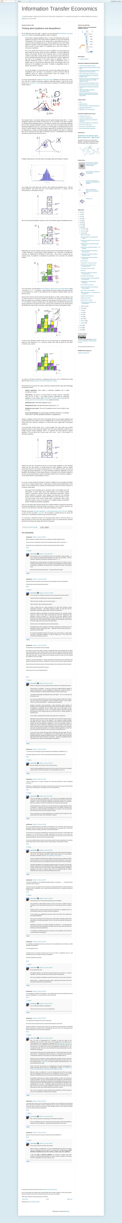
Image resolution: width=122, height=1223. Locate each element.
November (83, 231)
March (82, 318)
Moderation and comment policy (49, 1189)
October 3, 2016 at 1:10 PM (39, 824)
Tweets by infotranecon (83, 353)
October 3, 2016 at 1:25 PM (45, 850)
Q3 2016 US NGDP (85, 235)
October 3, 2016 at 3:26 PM (45, 1038)
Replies (29, 550)
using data (41, 513)
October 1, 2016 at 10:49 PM (39, 645)
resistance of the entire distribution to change (45, 380)
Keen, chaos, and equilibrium (88, 290)
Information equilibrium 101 (86, 118)
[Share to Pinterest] (48, 527)
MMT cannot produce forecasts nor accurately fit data (92, 191)
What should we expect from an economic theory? (88, 265)
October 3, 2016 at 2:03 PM (45, 967)
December (83, 229)
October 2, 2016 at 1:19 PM (45, 683)
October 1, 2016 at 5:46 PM (39, 537)
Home (47, 1199)
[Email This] (41, 527)
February (83, 320)
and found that (45, 1061)
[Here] (24, 18)
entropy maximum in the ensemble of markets (37, 400)
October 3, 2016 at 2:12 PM (39, 991)
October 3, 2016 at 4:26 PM (45, 1143)
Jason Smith (33, 554)
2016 (81, 227)
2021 (81, 216)
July (82, 310)
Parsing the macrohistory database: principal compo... (89, 254)
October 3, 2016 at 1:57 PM (39, 941)
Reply (27, 547)
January (83, 323)
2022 (81, 214)
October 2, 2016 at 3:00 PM (39, 749)
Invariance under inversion (87, 296)
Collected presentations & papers (87, 65)
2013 (81, 329)
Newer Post (25, 1199)
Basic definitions (83, 104)
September (83, 306)
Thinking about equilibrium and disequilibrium (88, 303)
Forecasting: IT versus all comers (89, 263)
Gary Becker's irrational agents (52, 398)
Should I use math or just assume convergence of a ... (89, 273)
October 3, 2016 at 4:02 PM (39, 1101)
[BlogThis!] (43, 527)
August (82, 308)
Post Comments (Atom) (33, 1201)
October (83, 233)
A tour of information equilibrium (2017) (88, 73)
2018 (81, 222)
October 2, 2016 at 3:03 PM (39, 779)
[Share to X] (44, 527)
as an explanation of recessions (53, 855)
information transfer (48, 79)
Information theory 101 (84, 116)
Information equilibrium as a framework (88, 123)
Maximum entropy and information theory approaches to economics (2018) (89, 71)
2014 (81, 327)
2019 (81, 220)
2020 (81, 218)
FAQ (80, 102)
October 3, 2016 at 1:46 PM (45, 898)
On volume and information (87, 276)
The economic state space (85, 124)
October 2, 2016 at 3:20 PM (45, 763)
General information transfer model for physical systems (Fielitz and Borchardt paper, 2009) (88, 94)
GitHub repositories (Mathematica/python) (89, 105)
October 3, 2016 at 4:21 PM (39, 1132)
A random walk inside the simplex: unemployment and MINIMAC (93, 182)
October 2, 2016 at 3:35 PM (45, 796)
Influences (83, 270)
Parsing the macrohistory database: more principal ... (89, 251)
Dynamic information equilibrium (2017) (89, 83)
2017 (81, 225)
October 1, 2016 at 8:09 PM (45, 554)
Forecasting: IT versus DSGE (88, 268)
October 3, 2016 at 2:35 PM (39, 1018)
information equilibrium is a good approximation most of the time (50, 511)
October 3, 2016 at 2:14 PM (45, 1003)
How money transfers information (87, 128)
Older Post (69, 1199)
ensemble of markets (34, 83)
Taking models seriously (86, 300)
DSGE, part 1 (89, 198)
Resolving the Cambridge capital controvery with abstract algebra (92, 164)
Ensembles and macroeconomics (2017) (89, 85)
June (82, 312)
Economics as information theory (87, 126)
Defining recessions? (86, 298)
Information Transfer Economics (59, 9)
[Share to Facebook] (46, 527)
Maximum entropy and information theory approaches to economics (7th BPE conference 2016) (89, 80)
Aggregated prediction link (85, 107)
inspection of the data (64, 1043)
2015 (81, 325)
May (82, 314)
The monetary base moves (87, 284)
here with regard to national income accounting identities (54, 288)
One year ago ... (84, 260)
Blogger (67, 1211)
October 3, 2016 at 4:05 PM (45, 1116)
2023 (81, 212)
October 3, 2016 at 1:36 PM (39, 880)
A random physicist (83, 59)
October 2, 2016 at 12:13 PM (46, 593)
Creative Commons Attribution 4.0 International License (87, 341)
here (50, 121)
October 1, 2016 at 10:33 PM (39, 579)
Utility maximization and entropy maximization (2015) (87, 90)
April (82, 316)
